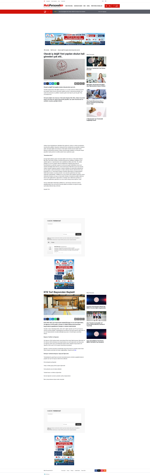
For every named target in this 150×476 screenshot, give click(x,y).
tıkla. (75, 350)
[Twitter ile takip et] (99, 470)
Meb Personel (69, 5)
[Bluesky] (50, 83)
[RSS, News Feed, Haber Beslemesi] (104, 470)
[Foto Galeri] (105, 1)
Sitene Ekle (63, 1)
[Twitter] (47, 83)
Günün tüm (102, 11)
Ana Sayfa (47, 50)
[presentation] (47, 11)
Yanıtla (56, 252)
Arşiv (59, 1)
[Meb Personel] (53, 5)
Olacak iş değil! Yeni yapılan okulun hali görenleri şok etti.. (69, 50)
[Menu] (106, 6)
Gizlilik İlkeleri (77, 470)
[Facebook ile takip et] (96, 470)
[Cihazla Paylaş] (58, 83)
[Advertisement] (75, 22)
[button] (78, 83)
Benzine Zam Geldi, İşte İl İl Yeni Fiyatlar (67, 11)
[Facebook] (45, 83)
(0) (59, 252)
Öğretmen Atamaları (96, 5)
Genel (88, 5)
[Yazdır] (75, 83)
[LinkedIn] (53, 83)
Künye (68, 470)
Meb (84, 5)
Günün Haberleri (54, 1)
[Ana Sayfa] (44, 1)
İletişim (72, 470)
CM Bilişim (48, 474)
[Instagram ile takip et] (101, 470)
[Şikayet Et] (79, 252)
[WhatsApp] (55, 83)
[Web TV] (102, 1)
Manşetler (48, 1)
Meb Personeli (53, 50)
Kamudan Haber (78, 5)
